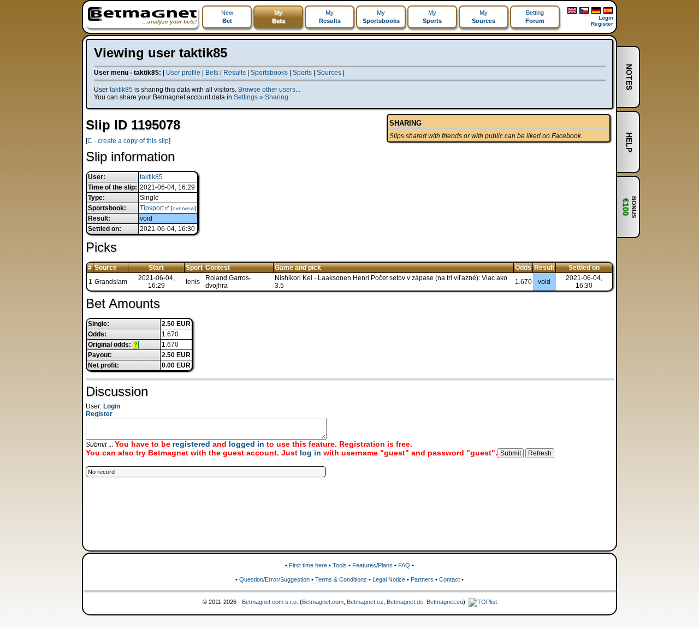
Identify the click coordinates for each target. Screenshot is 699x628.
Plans (385, 565)
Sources (329, 72)
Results (234, 72)
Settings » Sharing (261, 97)
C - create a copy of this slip (128, 141)
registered (191, 444)
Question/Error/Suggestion (274, 579)
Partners (422, 579)
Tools (340, 565)
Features (364, 565)
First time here (308, 565)
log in (310, 452)
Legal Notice (388, 579)
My (278, 16)
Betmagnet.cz (365, 602)
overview (183, 208)
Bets (211, 72)
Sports (302, 72)
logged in (246, 444)
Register (602, 24)
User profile (183, 72)
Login (606, 18)
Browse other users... (269, 89)
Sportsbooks (269, 72)
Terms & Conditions (341, 579)
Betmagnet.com (322, 602)
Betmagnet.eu (444, 602)
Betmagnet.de (405, 602)
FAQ (404, 565)
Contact (449, 579)
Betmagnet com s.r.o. (270, 602)
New (227, 16)
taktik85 (121, 89)
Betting (534, 16)
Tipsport (152, 208)
